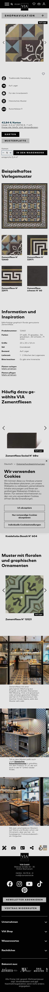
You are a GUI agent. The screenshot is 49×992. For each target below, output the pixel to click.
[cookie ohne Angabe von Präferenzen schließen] (46, 461)
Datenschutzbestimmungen (30, 464)
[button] (10, 464)
